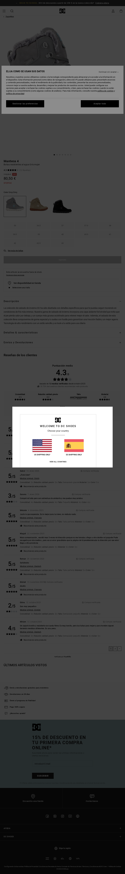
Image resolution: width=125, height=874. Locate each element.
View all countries (58, 462)
